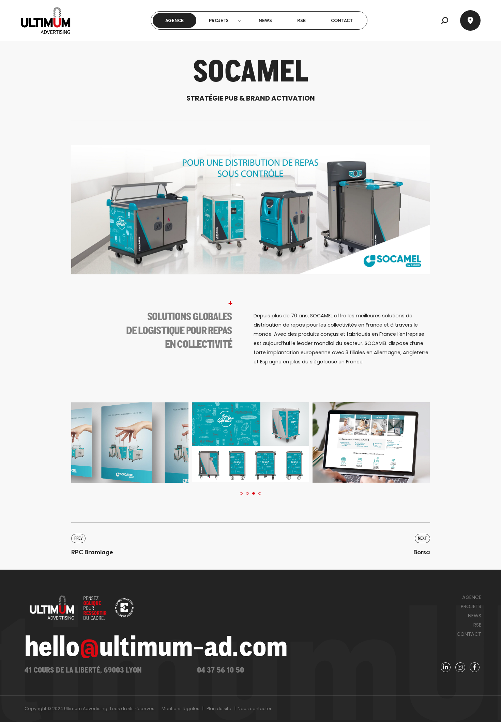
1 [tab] (241, 493)
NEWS (474, 615)
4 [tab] (259, 493)
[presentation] (241, 493)
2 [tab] (247, 493)
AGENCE (471, 597)
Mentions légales (180, 708)
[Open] (470, 20)
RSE (477, 624)
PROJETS (471, 606)
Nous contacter (255, 708)
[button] (445, 20)
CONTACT (469, 634)
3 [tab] (253, 493)
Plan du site (219, 708)
